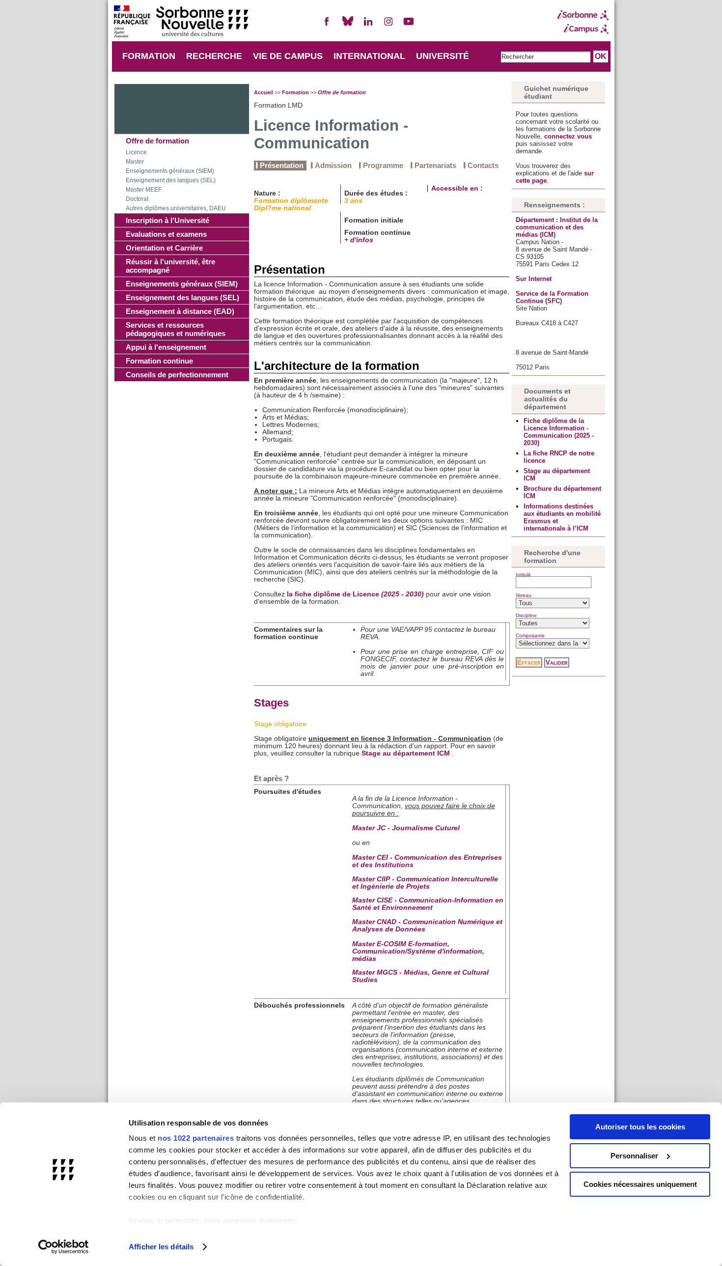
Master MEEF (144, 189)
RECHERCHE (214, 56)
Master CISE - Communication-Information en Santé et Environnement (427, 904)
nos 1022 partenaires (196, 1138)
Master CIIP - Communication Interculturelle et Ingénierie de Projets (425, 882)
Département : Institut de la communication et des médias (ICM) (557, 227)
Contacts (483, 165)
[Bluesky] (348, 25)
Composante (530, 635)
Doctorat (137, 199)
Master (135, 161)
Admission (333, 165)
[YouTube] (409, 25)
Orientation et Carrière (164, 248)
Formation (295, 92)
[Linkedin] (368, 25)
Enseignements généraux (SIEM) (170, 171)
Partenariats (435, 165)
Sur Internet (534, 278)
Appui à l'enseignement (166, 347)
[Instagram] (388, 25)
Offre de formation (157, 141)
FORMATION (148, 56)
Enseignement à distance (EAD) (180, 311)
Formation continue (159, 361)
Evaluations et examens (166, 234)
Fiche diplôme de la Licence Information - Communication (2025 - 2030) (559, 432)
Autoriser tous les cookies (640, 1127)
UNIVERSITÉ (442, 56)
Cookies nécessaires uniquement (640, 1184)
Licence (136, 152)
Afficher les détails (161, 1246)
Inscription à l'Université (167, 220)
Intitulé (523, 574)
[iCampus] (583, 29)
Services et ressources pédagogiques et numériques (175, 329)
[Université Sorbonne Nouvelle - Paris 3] (181, 22)
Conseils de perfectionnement (177, 374)
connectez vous (568, 136)
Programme (383, 165)
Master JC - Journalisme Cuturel (406, 828)
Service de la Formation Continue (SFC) (552, 297)
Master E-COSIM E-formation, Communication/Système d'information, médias (418, 951)
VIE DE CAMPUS (288, 56)
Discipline (526, 615)
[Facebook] (327, 25)
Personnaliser (634, 1156)
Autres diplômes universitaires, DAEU (176, 208)
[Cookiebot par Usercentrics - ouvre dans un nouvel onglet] (64, 1246)
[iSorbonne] (583, 15)
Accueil (263, 92)
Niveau (523, 595)
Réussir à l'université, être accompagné (170, 265)
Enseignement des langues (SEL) (171, 180)
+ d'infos (358, 240)
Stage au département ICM (405, 753)
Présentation (282, 165)
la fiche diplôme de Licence (355, 594)
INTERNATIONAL (369, 56)
